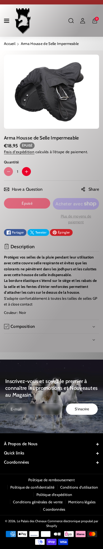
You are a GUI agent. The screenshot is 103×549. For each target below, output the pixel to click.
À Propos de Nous (21, 443)
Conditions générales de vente (38, 502)
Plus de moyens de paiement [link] (76, 219)
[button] (7, 21)
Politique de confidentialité (32, 487)
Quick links (14, 452)
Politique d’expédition (54, 494)
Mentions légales (82, 502)
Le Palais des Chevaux (32, 521)
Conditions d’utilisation (79, 487)
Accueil (9, 43)
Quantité (11, 162)
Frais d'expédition (19, 151)
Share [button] (93, 189)
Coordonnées (16, 462)
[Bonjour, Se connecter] (82, 21)
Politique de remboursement (51, 480)
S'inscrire (82, 409)
